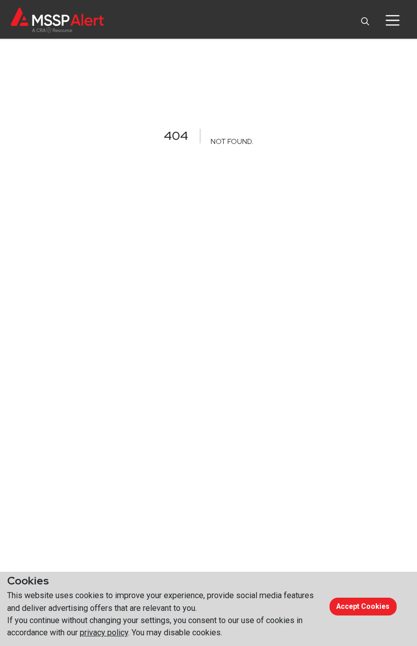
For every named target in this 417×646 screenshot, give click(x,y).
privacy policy (104, 632)
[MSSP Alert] (57, 20)
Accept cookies (363, 606)
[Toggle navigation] (392, 20)
